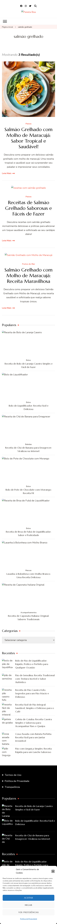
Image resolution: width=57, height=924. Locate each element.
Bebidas (28, 444)
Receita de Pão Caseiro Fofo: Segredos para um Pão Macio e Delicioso (32, 693)
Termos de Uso (13, 775)
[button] (53, 871)
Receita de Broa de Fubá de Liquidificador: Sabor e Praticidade (28, 533)
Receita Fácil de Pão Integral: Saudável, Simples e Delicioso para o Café (34, 708)
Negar (28, 905)
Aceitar (28, 898)
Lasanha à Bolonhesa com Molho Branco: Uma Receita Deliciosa (28, 575)
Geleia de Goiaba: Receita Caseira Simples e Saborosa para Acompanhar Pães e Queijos (33, 723)
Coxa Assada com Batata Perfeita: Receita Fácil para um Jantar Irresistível (33, 737)
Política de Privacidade (28, 919)
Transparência (12, 787)
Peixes (28, 124)
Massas (28, 570)
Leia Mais (6, 173)
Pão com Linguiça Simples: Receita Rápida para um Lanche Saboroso (33, 750)
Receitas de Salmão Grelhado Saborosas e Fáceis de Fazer (28, 208)
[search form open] (35, 6)
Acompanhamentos (29, 612)
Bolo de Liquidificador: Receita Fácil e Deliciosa (28, 407)
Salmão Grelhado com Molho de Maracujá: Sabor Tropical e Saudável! (28, 138)
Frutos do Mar (28, 264)
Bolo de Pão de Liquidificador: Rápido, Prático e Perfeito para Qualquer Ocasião (31, 664)
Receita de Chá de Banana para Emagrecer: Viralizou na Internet (28, 449)
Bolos (28, 360)
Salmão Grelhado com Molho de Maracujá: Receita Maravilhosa (28, 275)
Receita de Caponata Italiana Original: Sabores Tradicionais (28, 617)
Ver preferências (28, 912)
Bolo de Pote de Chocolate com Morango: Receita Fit (28, 491)
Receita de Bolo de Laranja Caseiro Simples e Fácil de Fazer (28, 365)
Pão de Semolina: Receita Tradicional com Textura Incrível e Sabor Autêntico (35, 679)
